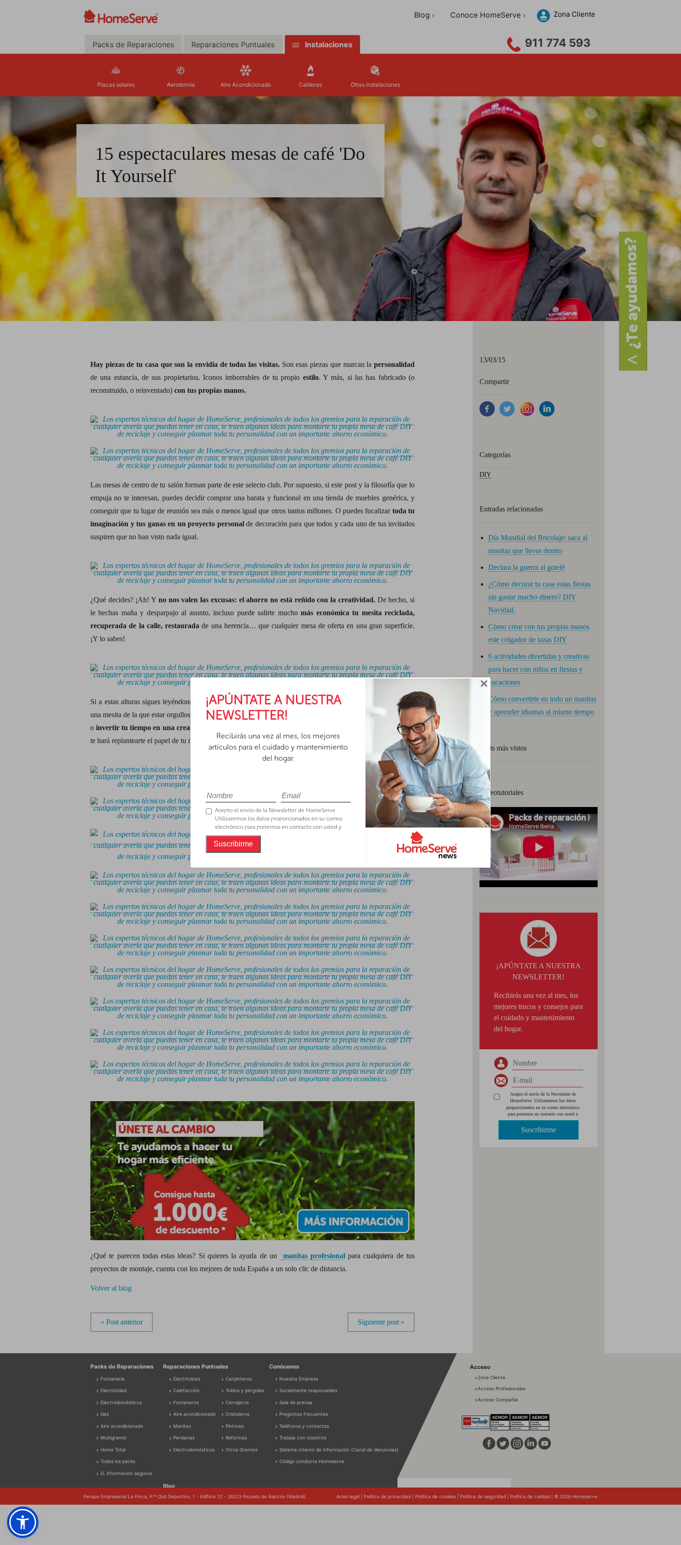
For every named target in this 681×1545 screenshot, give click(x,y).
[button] (22, 1522)
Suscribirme (233, 844)
